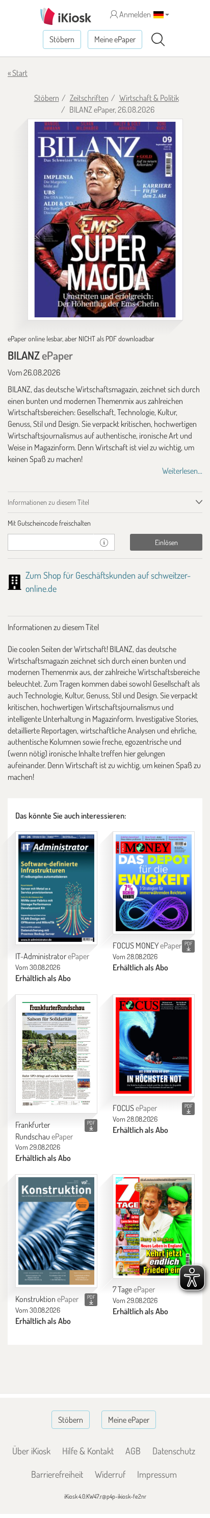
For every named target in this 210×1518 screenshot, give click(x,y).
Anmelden (134, 14)
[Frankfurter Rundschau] (56, 1054)
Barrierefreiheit (57, 1474)
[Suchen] (158, 40)
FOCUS (135, 1108)
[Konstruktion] (56, 1231)
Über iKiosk (31, 1450)
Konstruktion (46, 1299)
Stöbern (61, 39)
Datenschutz (173, 1450)
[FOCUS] (154, 1045)
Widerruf (110, 1474)
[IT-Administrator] (56, 888)
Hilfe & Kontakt (88, 1450)
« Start (18, 73)
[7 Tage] (154, 1226)
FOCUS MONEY (147, 945)
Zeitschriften (89, 98)
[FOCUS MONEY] (154, 882)
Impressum (157, 1474)
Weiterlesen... (182, 471)
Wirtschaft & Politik (149, 98)
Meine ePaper (115, 39)
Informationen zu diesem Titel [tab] (48, 502)
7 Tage (134, 1289)
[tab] (105, 523)
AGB (133, 1450)
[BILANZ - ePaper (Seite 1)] (105, 219)
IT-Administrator (52, 956)
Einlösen (166, 542)
